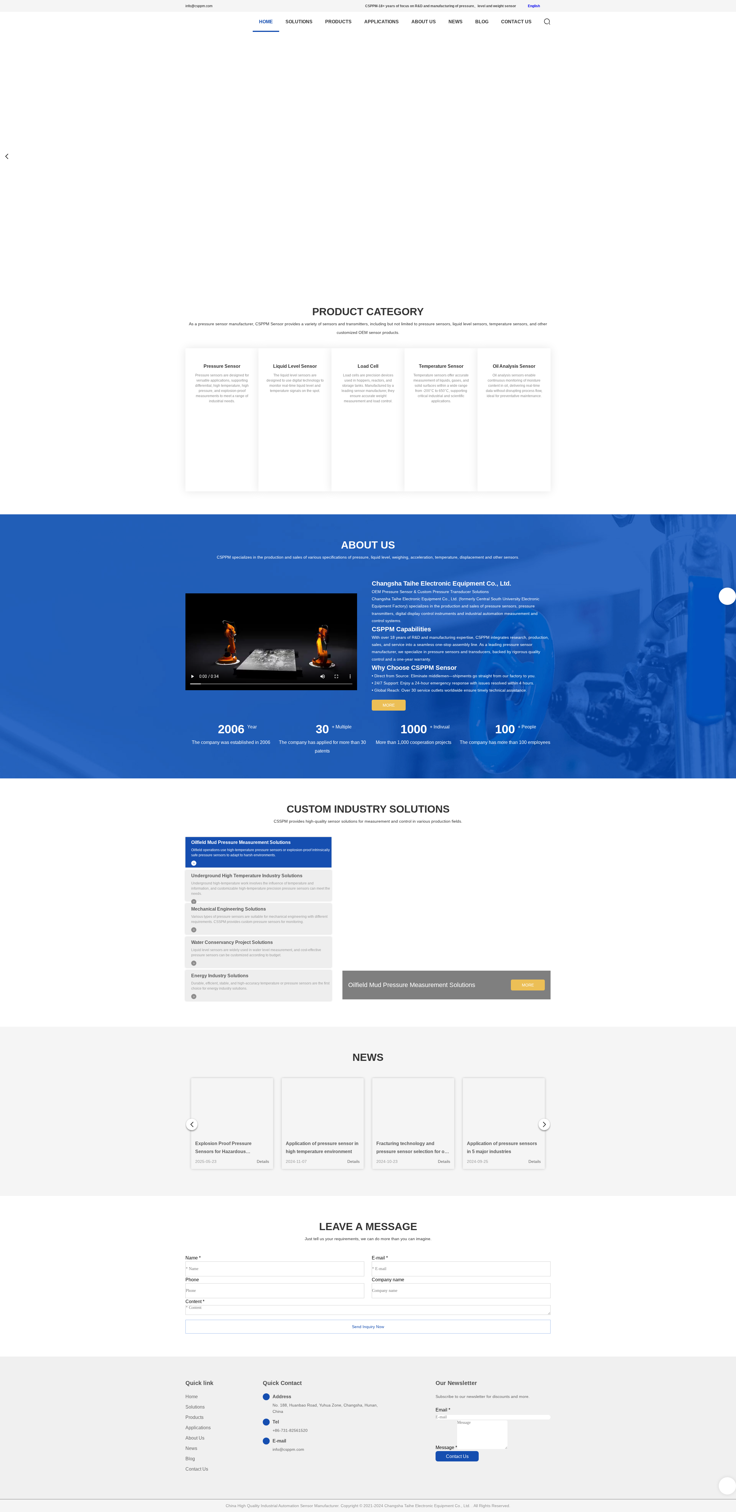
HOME (266, 21)
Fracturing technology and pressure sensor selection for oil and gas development (411, 1148)
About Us (423, 21)
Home (191, 1396)
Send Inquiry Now (368, 1326)
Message (446, 1447)
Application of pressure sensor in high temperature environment (322, 1147)
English (533, 6)
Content (194, 1301)
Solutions (299, 21)
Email (443, 1409)
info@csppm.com (198, 6)
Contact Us (516, 21)
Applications (381, 21)
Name (193, 1257)
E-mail (380, 1257)
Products (338, 21)
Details (263, 1161)
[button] (729, 156)
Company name (388, 1279)
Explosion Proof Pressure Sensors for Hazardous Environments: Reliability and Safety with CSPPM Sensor (227, 1148)
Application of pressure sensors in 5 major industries (502, 1147)
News (455, 21)
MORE (389, 705)
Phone (192, 1279)
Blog (481, 21)
